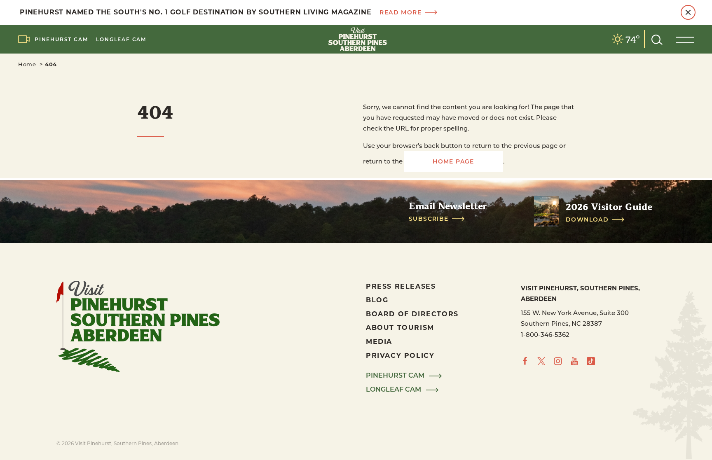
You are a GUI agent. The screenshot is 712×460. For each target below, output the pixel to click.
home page (453, 161)
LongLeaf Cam (121, 39)
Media (379, 341)
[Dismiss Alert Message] (688, 12)
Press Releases (401, 286)
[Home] (356, 39)
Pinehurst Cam (61, 39)
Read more (400, 12)
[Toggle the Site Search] (657, 39)
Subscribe (429, 218)
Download (587, 219)
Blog (377, 299)
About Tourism (400, 327)
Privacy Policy (400, 355)
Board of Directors (412, 313)
